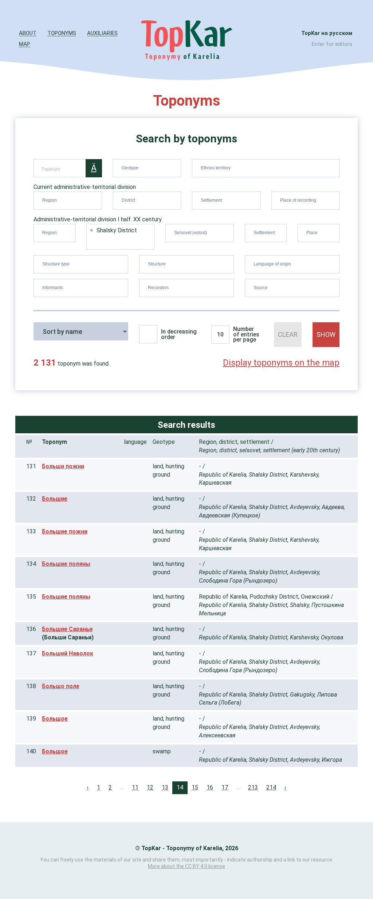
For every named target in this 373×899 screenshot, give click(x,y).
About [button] (27, 33)
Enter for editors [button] (332, 44)
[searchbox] (148, 166)
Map (24, 44)
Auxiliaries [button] (102, 33)
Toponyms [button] (61, 33)
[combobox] (147, 168)
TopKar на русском (326, 33)
